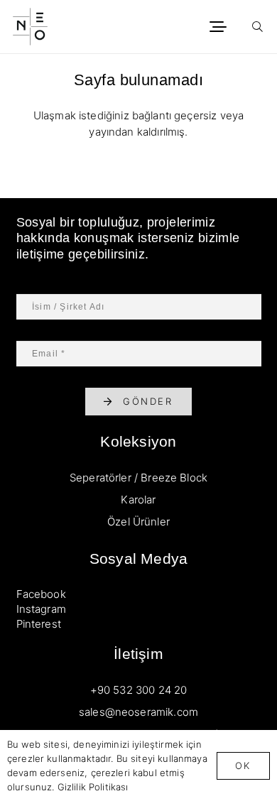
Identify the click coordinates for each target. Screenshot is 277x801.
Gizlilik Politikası (93, 786)
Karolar (138, 499)
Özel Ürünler (138, 521)
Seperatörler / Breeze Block (138, 477)
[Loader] (30, 26)
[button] (218, 27)
